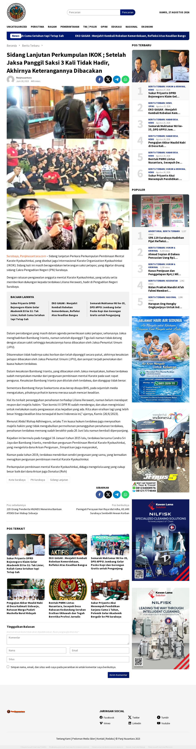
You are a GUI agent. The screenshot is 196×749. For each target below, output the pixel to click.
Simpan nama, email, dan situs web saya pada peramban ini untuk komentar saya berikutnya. (63, 667)
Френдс (142, 747)
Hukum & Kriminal (175, 86)
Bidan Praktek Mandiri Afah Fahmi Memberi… (166, 289)
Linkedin (136, 723)
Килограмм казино (81, 747)
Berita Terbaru (156, 86)
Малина (169, 747)
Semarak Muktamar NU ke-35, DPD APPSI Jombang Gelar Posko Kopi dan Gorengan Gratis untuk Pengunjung (109, 563)
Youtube (165, 723)
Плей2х (43, 747)
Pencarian (127, 12)
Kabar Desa (172, 119)
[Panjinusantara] (16, 12)
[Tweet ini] (108, 79)
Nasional (171, 297)
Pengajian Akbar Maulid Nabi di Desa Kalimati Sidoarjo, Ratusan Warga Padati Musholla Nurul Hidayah (25, 608)
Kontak (100, 738)
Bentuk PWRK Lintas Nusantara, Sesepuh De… (165, 160)
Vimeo (107, 723)
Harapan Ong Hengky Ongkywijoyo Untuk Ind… (165, 305)
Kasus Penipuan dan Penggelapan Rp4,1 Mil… (164, 272)
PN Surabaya (38, 479)
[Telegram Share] (117, 79)
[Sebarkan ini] (99, 79)
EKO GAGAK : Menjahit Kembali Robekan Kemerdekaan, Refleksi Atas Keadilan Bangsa (89, 36)
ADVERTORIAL (155, 231)
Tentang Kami (63, 738)
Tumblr (165, 717)
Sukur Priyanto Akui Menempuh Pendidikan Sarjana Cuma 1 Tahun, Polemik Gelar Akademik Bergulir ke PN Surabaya (106, 609)
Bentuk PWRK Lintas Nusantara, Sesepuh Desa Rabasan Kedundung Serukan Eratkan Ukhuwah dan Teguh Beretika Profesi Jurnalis (67, 609)
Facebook (109, 717)
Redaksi (110, 738)
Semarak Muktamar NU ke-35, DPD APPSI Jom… (165, 127)
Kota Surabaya (17, 479)
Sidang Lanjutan (59, 479)
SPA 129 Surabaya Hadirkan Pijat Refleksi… (166, 239)
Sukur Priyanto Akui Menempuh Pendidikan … (165, 177)
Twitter (136, 717)
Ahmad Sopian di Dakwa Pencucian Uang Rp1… (164, 256)
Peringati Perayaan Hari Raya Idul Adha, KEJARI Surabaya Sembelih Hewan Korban (102, 509)
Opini (151, 106)
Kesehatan (172, 280)
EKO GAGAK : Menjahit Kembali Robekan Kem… (164, 111)
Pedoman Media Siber (83, 738)
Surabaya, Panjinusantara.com (26, 256)
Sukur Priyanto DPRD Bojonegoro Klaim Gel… (163, 94)
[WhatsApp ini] (125, 79)
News (151, 89)
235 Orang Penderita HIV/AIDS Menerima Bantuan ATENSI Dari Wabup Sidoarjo (34, 509)
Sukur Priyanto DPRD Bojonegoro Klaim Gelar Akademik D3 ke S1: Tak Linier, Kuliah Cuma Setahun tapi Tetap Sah (28, 311)
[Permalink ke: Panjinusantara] (10, 79)
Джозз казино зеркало (114, 747)
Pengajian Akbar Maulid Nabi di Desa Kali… (166, 144)
